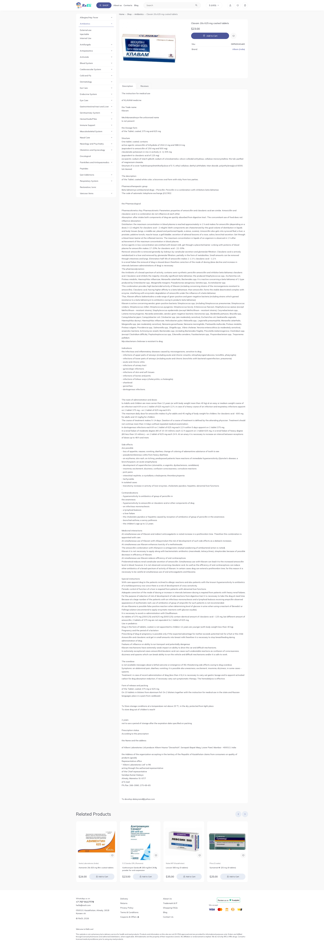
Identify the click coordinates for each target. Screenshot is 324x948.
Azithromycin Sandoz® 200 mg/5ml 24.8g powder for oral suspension (139, 869)
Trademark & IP (170, 903)
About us (117, 5)
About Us (167, 899)
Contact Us (168, 917)
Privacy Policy (126, 908)
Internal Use (85, 38)
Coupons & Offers (128, 917)
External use (85, 30)
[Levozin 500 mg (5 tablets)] (183, 841)
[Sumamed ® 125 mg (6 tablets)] (227, 841)
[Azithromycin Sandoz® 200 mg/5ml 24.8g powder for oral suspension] (140, 841)
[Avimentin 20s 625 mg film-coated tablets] (96, 841)
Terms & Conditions (129, 912)
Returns (123, 903)
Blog (136, 5)
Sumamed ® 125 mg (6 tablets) (223, 868)
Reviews (144, 86)
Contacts (128, 5)
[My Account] (230, 5)
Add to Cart (212, 36)
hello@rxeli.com (83, 905)
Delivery (124, 899)
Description (127, 86)
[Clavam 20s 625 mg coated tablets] (154, 49)
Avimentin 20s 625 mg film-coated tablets (96, 868)
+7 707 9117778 (85, 902)
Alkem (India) (238, 49)
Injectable (84, 34)
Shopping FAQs (170, 908)
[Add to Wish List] (233, 36)
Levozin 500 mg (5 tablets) (177, 868)
